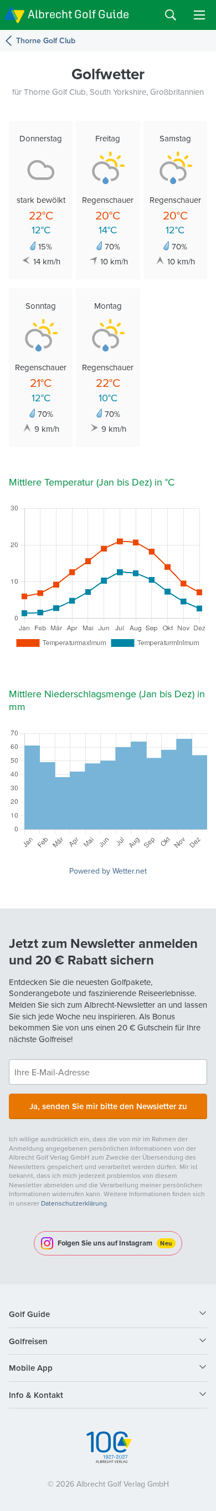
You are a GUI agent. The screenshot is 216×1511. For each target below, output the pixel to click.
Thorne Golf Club (45, 40)
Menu (199, 15)
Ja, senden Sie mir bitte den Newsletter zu (108, 1106)
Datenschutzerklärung (74, 1203)
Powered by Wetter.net (108, 870)
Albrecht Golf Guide (78, 14)
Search (170, 15)
